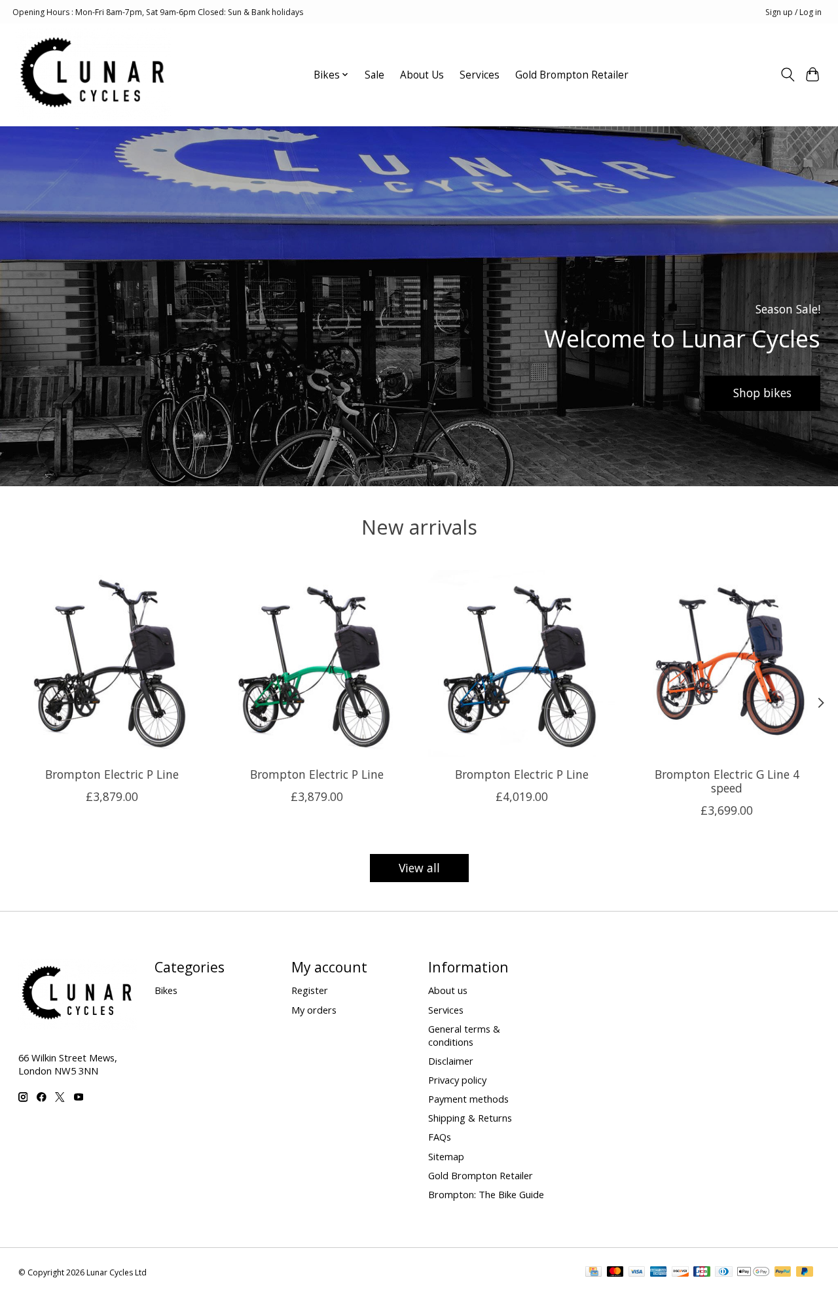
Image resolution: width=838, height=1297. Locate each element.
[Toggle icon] (787, 74)
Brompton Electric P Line (111, 774)
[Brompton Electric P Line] (112, 663)
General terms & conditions (464, 1035)
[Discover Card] (680, 1272)
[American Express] (658, 1272)
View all (419, 868)
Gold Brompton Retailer (571, 75)
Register (309, 990)
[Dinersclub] (723, 1272)
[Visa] (637, 1272)
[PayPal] (783, 1272)
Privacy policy (457, 1079)
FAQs (439, 1136)
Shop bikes (762, 392)
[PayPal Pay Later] (804, 1272)
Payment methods (468, 1098)
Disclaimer (450, 1060)
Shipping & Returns (470, 1117)
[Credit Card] (593, 1272)
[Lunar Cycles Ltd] (93, 74)
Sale (374, 75)
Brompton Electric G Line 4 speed (726, 781)
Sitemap (446, 1156)
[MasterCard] (615, 1272)
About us (447, 990)
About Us (422, 75)
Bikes (166, 990)
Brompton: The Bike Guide (486, 1194)
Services (480, 75)
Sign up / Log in (793, 12)
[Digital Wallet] (753, 1272)
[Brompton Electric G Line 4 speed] (726, 663)
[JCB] (701, 1272)
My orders (314, 1009)
